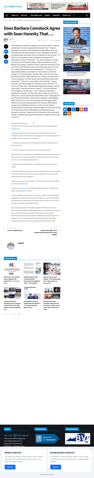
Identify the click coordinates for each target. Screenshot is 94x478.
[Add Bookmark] (6, 69)
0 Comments (53, 40)
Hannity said (27, 171)
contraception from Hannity (26, 181)
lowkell (11, 39)
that (18, 128)
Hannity (13, 128)
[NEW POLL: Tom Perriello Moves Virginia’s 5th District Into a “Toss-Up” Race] (12, 268)
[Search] (87, 15)
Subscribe (10, 467)
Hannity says (23, 188)
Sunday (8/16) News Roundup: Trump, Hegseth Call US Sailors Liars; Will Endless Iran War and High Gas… (12, 305)
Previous (8, 314)
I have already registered (47, 474)
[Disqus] (32, 344)
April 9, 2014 (12, 41)
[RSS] (69, 113)
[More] (74, 15)
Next (14, 314)
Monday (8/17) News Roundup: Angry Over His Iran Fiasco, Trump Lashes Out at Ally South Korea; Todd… (51, 305)
